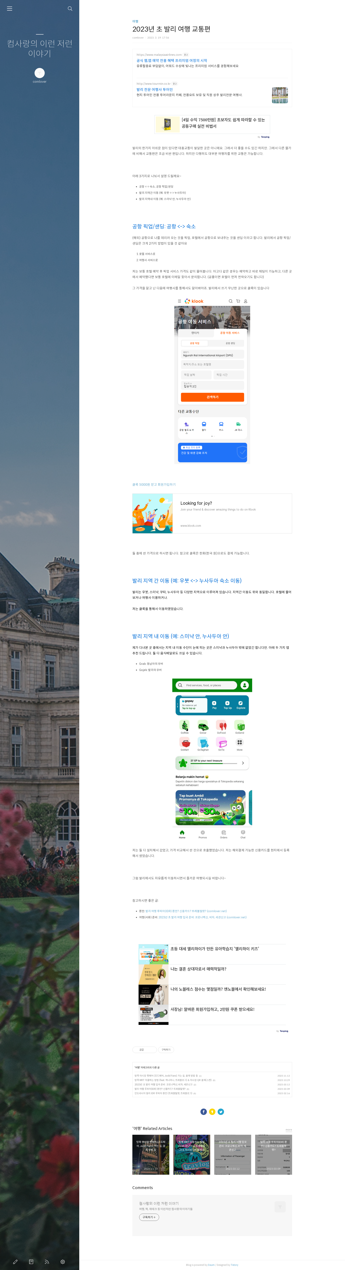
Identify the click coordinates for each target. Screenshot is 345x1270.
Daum (211, 1264)
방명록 (32, 1262)
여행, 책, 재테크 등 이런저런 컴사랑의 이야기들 (166, 1209)
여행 (135, 21)
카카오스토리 (212, 1112)
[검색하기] (70, 8)
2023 (203, 917)
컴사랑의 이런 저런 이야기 (40, 49)
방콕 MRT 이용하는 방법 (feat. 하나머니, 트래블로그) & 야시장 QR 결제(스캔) (173, 1080)
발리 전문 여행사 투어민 (155, 90)
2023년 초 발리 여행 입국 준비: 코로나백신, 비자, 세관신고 (163, 1084)
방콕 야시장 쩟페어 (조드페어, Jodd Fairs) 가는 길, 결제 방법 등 (166, 1075)
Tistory (234, 1264)
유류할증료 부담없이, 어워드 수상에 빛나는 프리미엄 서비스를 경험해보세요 (188, 66)
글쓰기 (16, 1262)
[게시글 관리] (152, 1050)
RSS (48, 1262)
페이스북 (203, 1112)
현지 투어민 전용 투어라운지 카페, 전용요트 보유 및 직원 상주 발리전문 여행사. (190, 95)
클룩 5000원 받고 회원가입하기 (154, 485)
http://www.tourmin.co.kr (154, 84)
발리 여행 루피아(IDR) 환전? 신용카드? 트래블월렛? (160, 1088)
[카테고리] (9, 8)
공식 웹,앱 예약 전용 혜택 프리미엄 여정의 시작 (172, 61)
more (289, 1129)
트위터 (221, 1112)
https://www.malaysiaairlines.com (159, 55)
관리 (63, 1262)
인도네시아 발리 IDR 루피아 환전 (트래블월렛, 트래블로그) (163, 1093)
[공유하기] (147, 1050)
